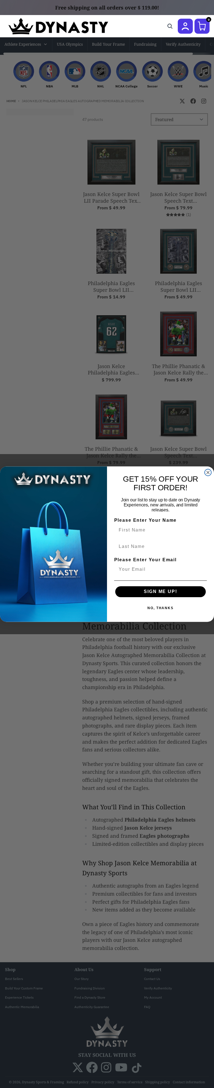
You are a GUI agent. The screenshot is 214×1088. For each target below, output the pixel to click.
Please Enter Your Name (145, 520)
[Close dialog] (208, 472)
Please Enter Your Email (145, 559)
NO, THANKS (160, 608)
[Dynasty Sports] (65, 26)
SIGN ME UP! (160, 591)
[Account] (185, 26)
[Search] (170, 26)
